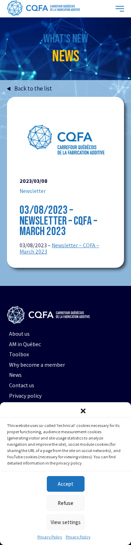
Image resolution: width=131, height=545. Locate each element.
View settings (66, 522)
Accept (65, 484)
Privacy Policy (49, 537)
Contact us (21, 385)
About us (19, 334)
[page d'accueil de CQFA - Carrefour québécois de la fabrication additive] (43, 8)
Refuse (65, 503)
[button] (83, 410)
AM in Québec (25, 344)
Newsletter (33, 191)
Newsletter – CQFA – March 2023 (59, 249)
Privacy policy (25, 396)
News (15, 375)
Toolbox (19, 354)
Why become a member (37, 365)
